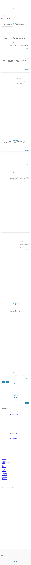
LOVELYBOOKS (4, 467)
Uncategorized (15, 23)
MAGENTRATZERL (4, 478)
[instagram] (14, 397)
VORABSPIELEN (4, 471)
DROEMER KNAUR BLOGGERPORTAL (6, 462)
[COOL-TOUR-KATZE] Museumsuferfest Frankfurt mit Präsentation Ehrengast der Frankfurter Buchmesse (15, 60)
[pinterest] (16, 397)
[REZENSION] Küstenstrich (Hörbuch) (15, 370)
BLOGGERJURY (4, 459)
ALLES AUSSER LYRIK (4, 473)
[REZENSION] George (15, 304)
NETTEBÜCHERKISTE (4, 479)
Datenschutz (2, 555)
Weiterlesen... (15, 395)
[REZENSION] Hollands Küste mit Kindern (15, 156)
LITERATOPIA (3, 465)
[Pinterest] (16, 561)
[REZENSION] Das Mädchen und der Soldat (15, 24)
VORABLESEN (3, 470)
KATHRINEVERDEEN (4, 477)
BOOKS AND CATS (4, 474)
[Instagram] (14, 561)
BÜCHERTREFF (4, 461)
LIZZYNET (3, 466)
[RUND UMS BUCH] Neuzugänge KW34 (15, 75)
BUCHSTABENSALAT (4, 475)
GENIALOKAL (3, 463)
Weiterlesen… (27, 32)
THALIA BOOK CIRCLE (4, 469)
